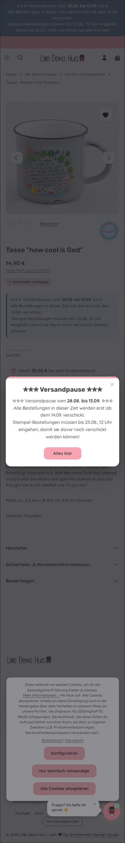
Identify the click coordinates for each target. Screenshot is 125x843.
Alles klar (62, 453)
